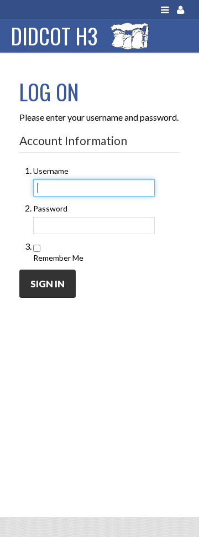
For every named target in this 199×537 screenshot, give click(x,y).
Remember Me (58, 257)
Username (51, 170)
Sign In (47, 284)
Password (50, 208)
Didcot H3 (54, 35)
